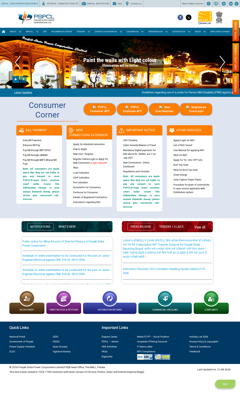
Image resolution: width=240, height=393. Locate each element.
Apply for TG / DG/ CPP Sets (187, 159)
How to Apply (80, 148)
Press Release (141, 226)
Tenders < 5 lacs (171, 226)
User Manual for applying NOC (188, 150)
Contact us (136, 3)
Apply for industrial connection (89, 144)
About (13, 32)
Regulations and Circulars (136, 171)
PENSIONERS (235, 84)
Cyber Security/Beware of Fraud (139, 145)
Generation (133, 32)
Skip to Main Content (192, 3)
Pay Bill (30, 32)
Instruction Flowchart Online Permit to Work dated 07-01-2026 (161, 279)
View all (199, 227)
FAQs (75, 167)
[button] (112, 79)
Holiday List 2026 (198, 336)
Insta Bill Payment (32, 140)
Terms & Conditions (200, 346)
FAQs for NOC (180, 154)
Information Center (61, 32)
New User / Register (83, 153)
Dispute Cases (109, 336)
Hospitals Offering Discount (152, 341)
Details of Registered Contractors (90, 197)
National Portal (17, 336)
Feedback (194, 351)
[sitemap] (223, 3)
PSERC (56, 341)
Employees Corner (220, 32)
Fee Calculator (80, 182)
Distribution (178, 32)
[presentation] (17, 62)
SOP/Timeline (130, 140)
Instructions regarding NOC (87, 202)
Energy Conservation (106, 32)
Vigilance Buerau (62, 351)
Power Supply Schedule (22, 346)
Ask (225, 384)
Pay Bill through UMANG (35, 154)
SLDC (12, 351)
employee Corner (235, 57)
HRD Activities (109, 346)
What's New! (67, 226)
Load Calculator (81, 172)
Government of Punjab (21, 341)
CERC (55, 336)
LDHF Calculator (81, 177)
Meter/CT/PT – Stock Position (153, 336)
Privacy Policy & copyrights (203, 341)
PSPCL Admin (235, 30)
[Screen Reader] (216, 3)
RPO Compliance (146, 351)
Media (198, 32)
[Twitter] (188, 17)
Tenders (81, 32)
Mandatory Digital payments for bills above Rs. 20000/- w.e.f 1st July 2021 (139, 154)
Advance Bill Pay (31, 145)
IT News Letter (144, 346)
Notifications (40, 226)
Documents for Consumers (87, 187)
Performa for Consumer (85, 192)
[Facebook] (180, 17)
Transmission (155, 32)
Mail (120, 3)
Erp (44, 32)
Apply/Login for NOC (184, 140)
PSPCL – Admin (110, 341)
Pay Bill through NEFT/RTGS (37, 150)
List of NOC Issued (182, 145)
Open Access (60, 346)
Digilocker (107, 356)
